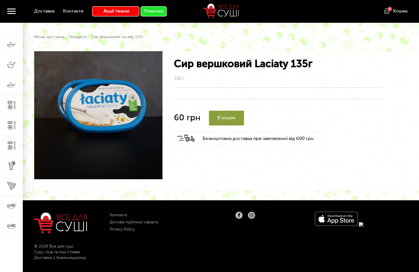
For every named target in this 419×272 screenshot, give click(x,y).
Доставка (44, 11)
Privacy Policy (122, 229)
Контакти (73, 11)
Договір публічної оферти (134, 222)
